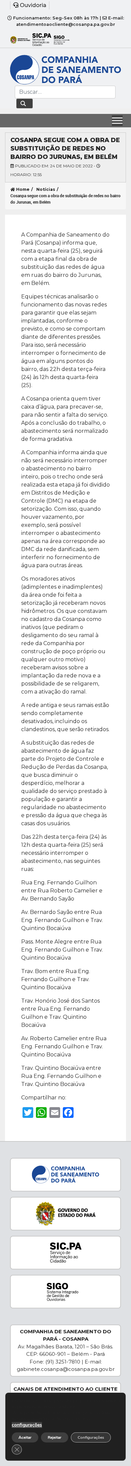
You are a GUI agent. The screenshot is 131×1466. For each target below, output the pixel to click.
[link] (65, 5)
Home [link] (22, 189)
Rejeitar (54, 1437)
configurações (27, 1425)
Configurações (91, 1437)
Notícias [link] (45, 189)
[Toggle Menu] (117, 120)
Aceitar (25, 1437)
